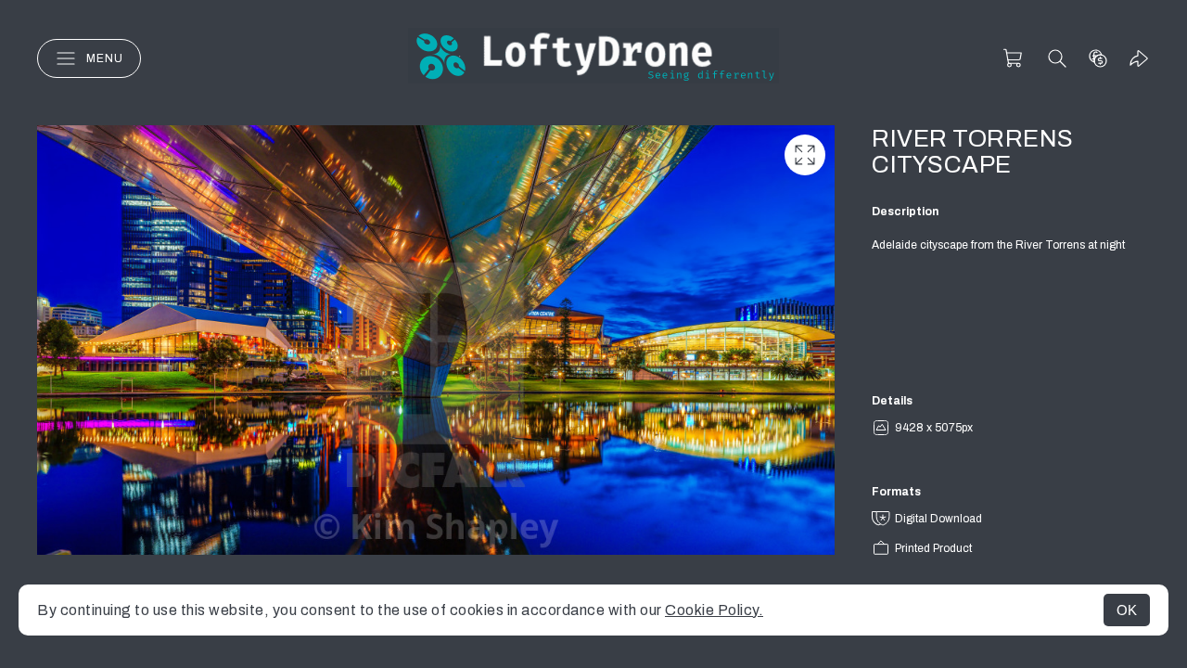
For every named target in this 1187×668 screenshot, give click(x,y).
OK (1127, 610)
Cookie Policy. (714, 610)
